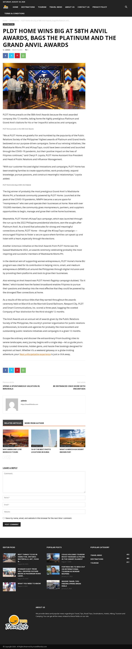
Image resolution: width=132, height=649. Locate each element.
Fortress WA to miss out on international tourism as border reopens (73, 570)
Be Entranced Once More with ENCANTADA (69, 387)
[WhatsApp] (23, 55)
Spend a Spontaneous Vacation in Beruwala (21, 387)
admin (7, 50)
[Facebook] (5, 55)
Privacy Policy (100, 7)
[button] (126, 7)
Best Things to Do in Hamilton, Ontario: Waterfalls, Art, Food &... (28, 558)
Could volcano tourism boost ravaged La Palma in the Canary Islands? (73, 556)
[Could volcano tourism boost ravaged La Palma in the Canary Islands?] (53, 557)
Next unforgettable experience (35, 354)
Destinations (28, 7)
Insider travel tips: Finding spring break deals (71, 583)
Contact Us (83, 7)
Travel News (55, 7)
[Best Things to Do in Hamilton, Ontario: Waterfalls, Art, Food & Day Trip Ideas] (9, 557)
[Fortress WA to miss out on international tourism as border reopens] (53, 570)
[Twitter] (11, 55)
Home (15, 7)
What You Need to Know (29, 583)
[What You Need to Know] (9, 586)
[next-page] (8, 457)
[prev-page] (4, 457)
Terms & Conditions (14, 13)
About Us (70, 7)
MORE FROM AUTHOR (34, 423)
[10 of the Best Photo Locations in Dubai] (44, 438)
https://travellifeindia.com (29, 404)
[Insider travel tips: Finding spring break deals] (53, 584)
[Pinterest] (17, 55)
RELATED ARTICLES (13, 423)
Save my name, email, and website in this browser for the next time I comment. (39, 518)
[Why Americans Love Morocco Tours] (15, 438)
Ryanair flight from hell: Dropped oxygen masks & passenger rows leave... (29, 572)
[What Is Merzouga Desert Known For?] (72, 438)
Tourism (42, 7)
